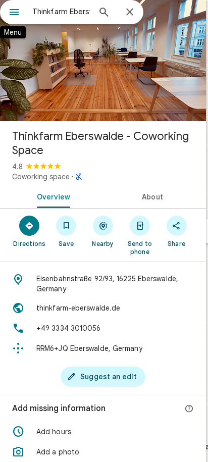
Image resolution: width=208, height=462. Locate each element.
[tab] (51, 196)
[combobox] (61, 12)
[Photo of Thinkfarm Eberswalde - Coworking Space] (103, 60)
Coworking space (41, 176)
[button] (103, 432)
